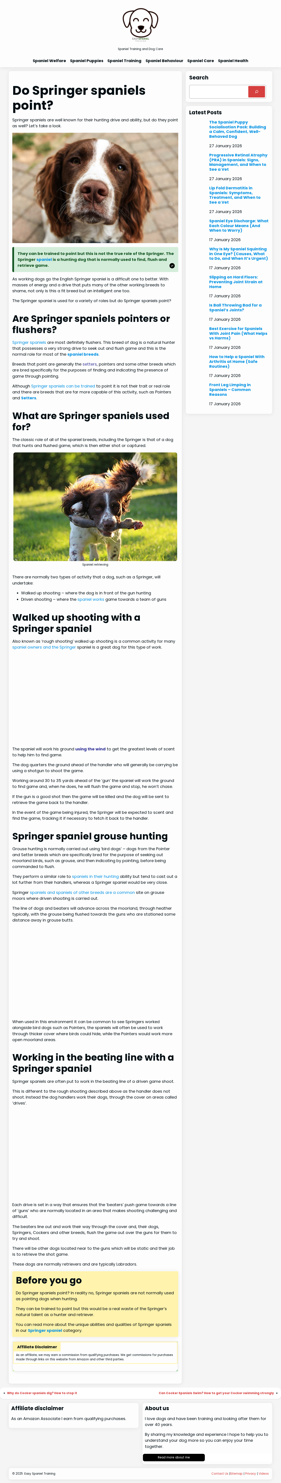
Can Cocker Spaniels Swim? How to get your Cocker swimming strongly (216, 1393)
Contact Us (219, 1474)
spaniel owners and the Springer (44, 647)
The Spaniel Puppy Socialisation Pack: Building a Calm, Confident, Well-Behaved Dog (237, 129)
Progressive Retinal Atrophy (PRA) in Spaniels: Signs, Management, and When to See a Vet (238, 162)
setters (90, 364)
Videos (264, 1474)
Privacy (250, 1474)
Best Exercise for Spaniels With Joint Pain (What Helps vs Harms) (238, 333)
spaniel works (90, 599)
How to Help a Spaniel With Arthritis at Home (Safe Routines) (237, 361)
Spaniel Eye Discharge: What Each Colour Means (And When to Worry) (238, 226)
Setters (28, 398)
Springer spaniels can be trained (63, 386)
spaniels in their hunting (95, 876)
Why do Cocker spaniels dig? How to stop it (42, 1393)
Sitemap (236, 1474)
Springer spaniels (29, 342)
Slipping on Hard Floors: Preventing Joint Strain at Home (236, 282)
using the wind (90, 749)
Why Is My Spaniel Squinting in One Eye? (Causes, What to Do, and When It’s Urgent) (238, 254)
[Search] (256, 91)
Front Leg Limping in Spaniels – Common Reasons (230, 389)
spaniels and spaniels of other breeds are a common (82, 892)
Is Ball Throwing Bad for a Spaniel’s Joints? (235, 307)
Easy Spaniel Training (39, 1474)
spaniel (44, 259)
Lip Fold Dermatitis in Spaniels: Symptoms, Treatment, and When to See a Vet (235, 195)
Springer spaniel (45, 1330)
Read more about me (174, 1457)
